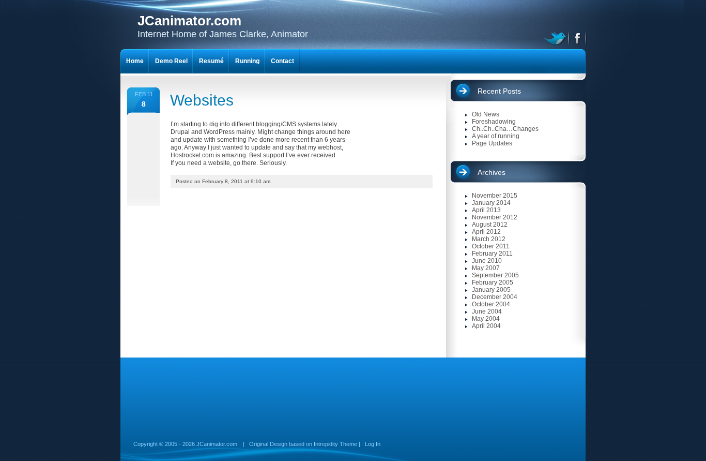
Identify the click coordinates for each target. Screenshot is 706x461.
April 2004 (486, 326)
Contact (282, 61)
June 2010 (487, 260)
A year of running (495, 136)
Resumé (211, 61)
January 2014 (491, 202)
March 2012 (488, 239)
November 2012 (494, 217)
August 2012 (490, 224)
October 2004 (491, 304)
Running (247, 61)
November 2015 (494, 195)
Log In (372, 444)
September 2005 (495, 275)
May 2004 (486, 318)
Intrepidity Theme (335, 444)
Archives (491, 172)
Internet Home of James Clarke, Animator (222, 26)
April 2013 (486, 210)
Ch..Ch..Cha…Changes (505, 128)
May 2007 (486, 268)
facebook (578, 37)
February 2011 (492, 253)
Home (135, 61)
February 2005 (492, 282)
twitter (556, 37)
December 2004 (494, 297)
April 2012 (486, 231)
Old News (485, 114)
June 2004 (487, 311)
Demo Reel (171, 61)
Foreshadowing (494, 121)
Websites (202, 100)
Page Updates (492, 143)
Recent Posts (499, 91)
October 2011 (491, 246)
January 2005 (491, 289)
